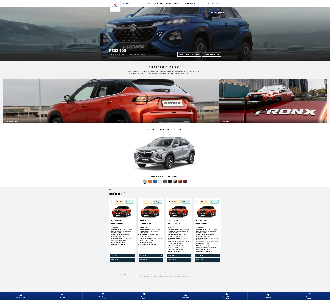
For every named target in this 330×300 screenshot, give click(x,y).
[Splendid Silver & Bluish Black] (175, 181)
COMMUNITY (190, 4)
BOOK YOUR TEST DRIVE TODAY (189, 54)
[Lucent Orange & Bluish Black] (180, 181)
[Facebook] (208, 3)
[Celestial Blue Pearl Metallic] (155, 181)
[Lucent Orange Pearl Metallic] (150, 181)
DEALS (168, 4)
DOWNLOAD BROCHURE (211, 54)
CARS (149, 4)
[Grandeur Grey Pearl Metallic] (165, 181)
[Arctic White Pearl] (160, 181)
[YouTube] (216, 3)
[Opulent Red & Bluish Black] (185, 181)
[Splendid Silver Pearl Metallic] (145, 181)
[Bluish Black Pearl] (170, 181)
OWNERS (177, 4)
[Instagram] (212, 3)
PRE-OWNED (158, 4)
